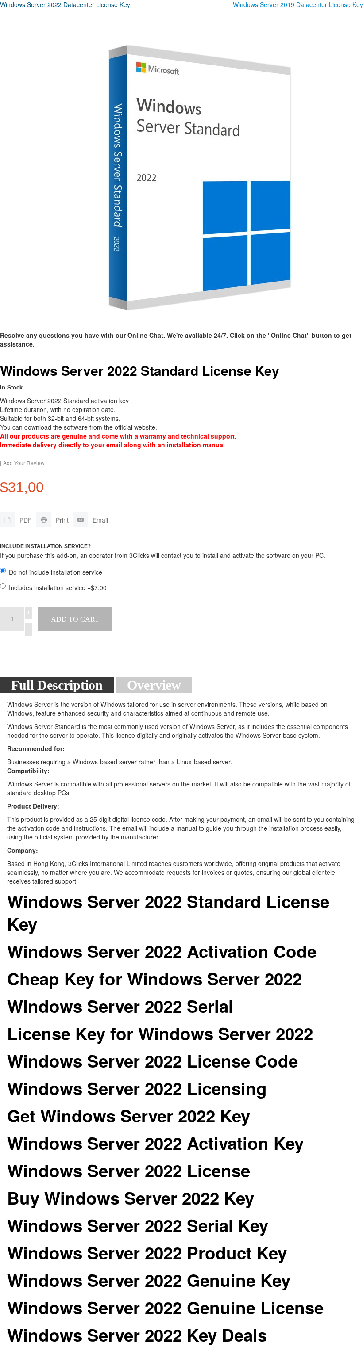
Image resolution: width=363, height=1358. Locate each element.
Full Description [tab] (57, 685)
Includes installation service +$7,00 (58, 587)
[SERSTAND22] (199, 174)
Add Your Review (24, 462)
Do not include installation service (55, 572)
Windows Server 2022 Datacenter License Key (65, 4)
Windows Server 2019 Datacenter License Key (298, 4)
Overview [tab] (154, 685)
